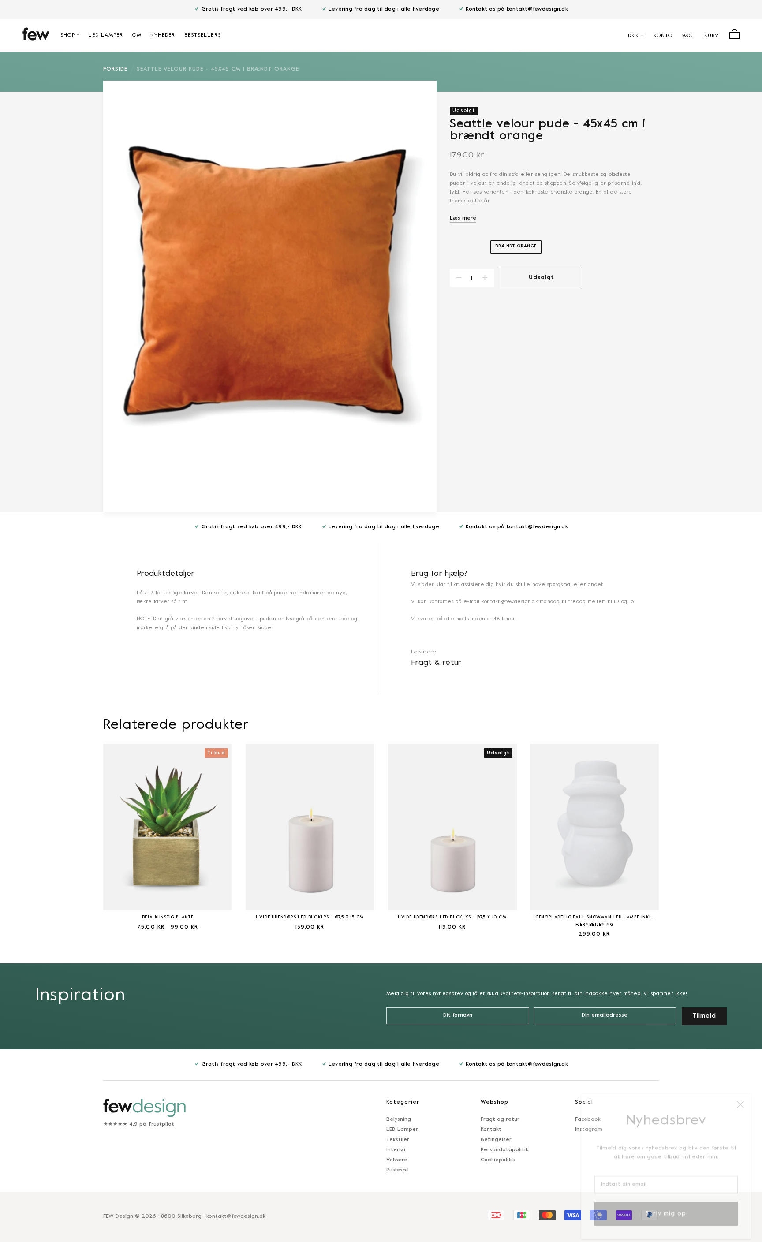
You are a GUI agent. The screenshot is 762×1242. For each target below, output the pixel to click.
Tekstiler (397, 1139)
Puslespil (397, 1170)
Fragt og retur (500, 1119)
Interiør (396, 1149)
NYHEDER (163, 35)
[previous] (81, 834)
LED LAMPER (105, 35)
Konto (663, 35)
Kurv (711, 35)
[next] (680, 834)
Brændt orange (516, 246)
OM (137, 35)
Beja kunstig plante (168, 917)
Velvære (396, 1160)
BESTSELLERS (202, 35)
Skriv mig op (666, 1205)
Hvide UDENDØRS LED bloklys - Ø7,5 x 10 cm (452, 917)
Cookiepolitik (498, 1160)
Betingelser (496, 1139)
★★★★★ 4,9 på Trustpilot (138, 1124)
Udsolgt (541, 277)
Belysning (398, 1119)
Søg (687, 35)
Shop (67, 35)
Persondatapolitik (504, 1149)
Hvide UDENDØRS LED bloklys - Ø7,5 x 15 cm (310, 917)
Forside (115, 69)
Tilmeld (704, 1016)
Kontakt (491, 1129)
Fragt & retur (436, 663)
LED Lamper (402, 1129)
